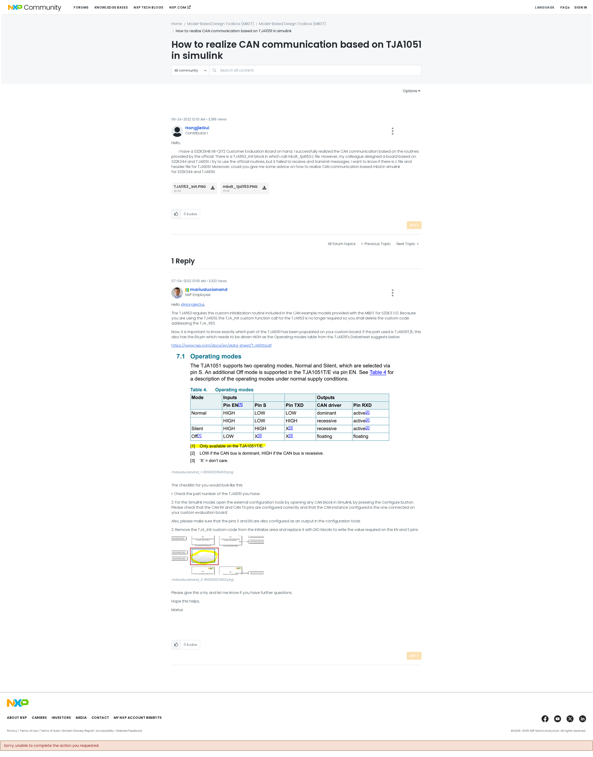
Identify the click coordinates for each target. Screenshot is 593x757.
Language (544, 7)
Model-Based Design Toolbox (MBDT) (220, 23)
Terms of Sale (50, 730)
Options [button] (410, 91)
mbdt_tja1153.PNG (240, 186)
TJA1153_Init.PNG (190, 186)
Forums (81, 7)
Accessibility (105, 730)
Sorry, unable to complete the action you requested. (51, 745)
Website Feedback (129, 730)
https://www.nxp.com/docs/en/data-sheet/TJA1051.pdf (221, 345)
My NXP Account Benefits (138, 717)
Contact (100, 717)
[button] (392, 131)
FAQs (565, 7)
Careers (39, 717)
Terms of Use (29, 730)
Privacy (12, 730)
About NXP (17, 717)
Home (176, 23)
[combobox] (315, 70)
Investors (61, 717)
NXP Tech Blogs (149, 7)
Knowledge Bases (111, 7)
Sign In (580, 7)
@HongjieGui (192, 304)
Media (81, 717)
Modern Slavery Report (78, 730)
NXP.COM (177, 7)
